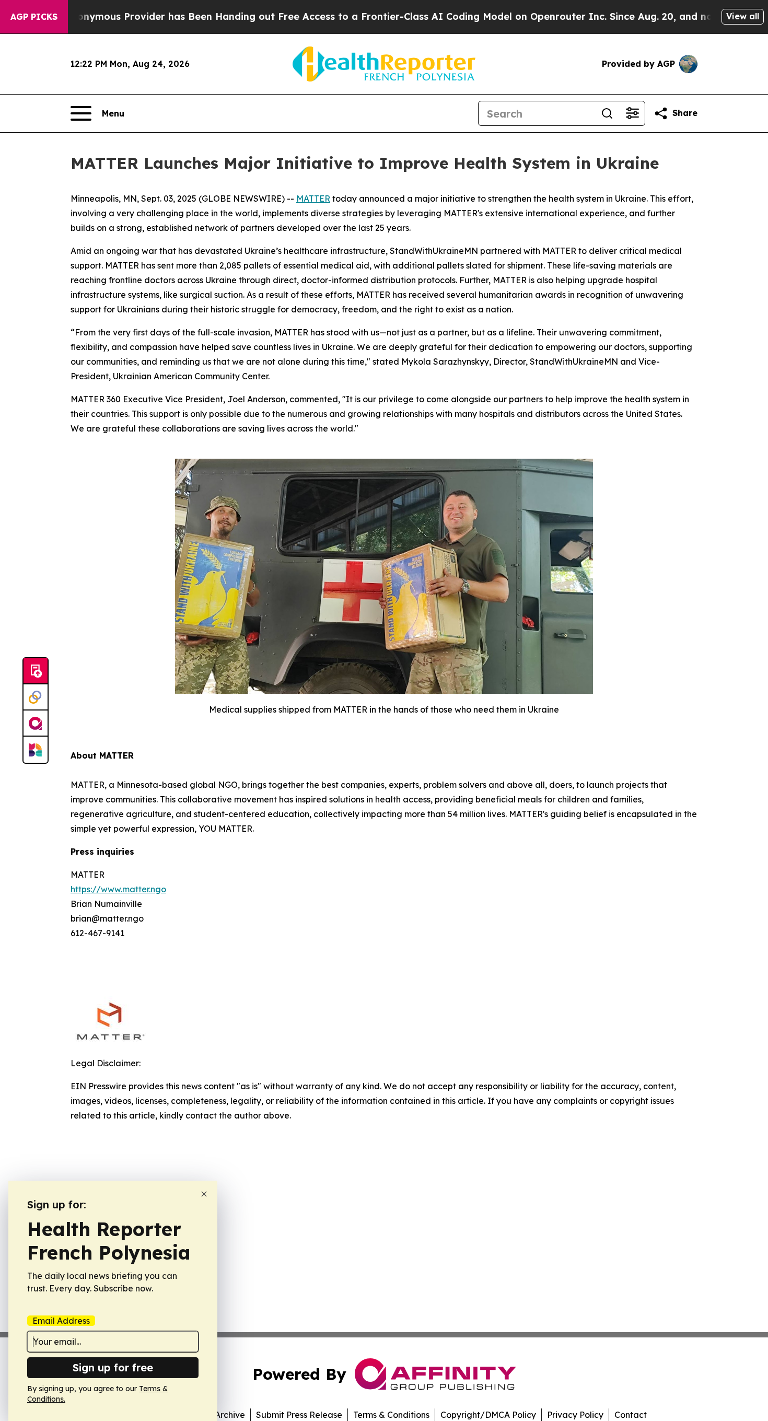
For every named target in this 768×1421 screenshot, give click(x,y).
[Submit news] (36, 671)
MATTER (313, 198)
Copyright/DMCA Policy (488, 1415)
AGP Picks (33, 16)
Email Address (61, 1320)
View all (742, 16)
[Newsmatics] (36, 750)
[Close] (204, 1194)
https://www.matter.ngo (118, 889)
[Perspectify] (36, 697)
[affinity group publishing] (36, 723)
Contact (630, 1415)
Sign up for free (113, 1367)
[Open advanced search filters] (632, 113)
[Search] (607, 113)
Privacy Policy (575, 1415)
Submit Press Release (299, 1415)
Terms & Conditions (391, 1415)
